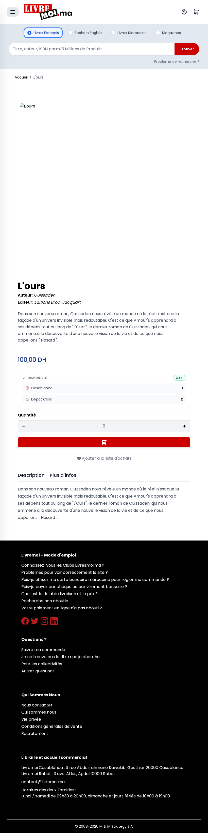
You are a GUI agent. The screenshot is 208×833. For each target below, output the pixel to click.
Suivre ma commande (43, 650)
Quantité (27, 415)
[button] (104, 187)
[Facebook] (25, 621)
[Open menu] (13, 12)
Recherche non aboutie (44, 601)
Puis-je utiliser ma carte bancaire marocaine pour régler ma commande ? (95, 579)
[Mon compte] (185, 12)
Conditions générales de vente (51, 726)
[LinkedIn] (54, 621)
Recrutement (34, 733)
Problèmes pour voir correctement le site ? (64, 572)
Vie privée (31, 719)
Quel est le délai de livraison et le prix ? (59, 594)
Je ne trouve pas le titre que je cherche (60, 657)
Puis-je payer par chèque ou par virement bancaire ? (74, 587)
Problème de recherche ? (176, 61)
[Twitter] (35, 621)
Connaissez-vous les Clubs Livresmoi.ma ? (62, 565)
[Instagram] (44, 621)
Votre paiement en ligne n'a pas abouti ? (61, 608)
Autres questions (38, 671)
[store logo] (92, 12)
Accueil (21, 77)
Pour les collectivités (41, 664)
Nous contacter (37, 705)
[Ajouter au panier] (104, 442)
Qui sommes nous (38, 712)
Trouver (187, 49)
